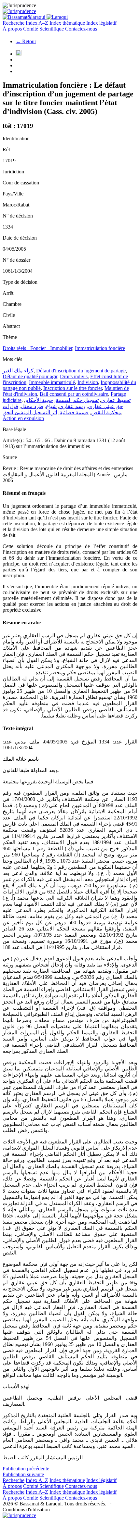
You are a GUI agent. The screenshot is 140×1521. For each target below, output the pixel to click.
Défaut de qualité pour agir (30, 376)
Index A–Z (37, 23)
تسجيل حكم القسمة (77, 400)
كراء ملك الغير (18, 370)
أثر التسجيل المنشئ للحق (30, 412)
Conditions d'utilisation (26, 1509)
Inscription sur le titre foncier (72, 388)
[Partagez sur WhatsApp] (18, 53)
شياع (51, 406)
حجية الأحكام (39, 400)
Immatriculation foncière (100, 348)
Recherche (13, 23)
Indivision (87, 382)
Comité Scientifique (43, 28)
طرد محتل (32, 406)
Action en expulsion (23, 418)
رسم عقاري (72, 406)
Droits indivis (74, 376)
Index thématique (67, 23)
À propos (12, 28)
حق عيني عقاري (105, 406)
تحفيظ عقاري (116, 400)
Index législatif (101, 23)
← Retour (26, 41)
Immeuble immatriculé (52, 382)
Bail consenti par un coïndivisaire (74, 394)
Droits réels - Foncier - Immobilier (37, 348)
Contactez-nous (81, 28)
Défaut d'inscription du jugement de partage (81, 370)
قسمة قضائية (74, 412)
